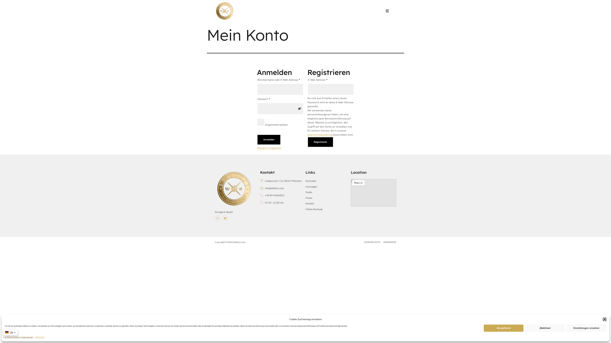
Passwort (270, 99)
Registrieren (320, 142)
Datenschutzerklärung (319, 134)
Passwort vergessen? (269, 147)
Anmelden (268, 139)
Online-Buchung (314, 209)
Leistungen (311, 186)
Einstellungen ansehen (586, 328)
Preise (309, 197)
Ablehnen (545, 328)
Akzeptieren (504, 328)
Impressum (40, 337)
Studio (309, 192)
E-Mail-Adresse (324, 79)
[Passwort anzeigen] (299, 108)
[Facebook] (225, 218)
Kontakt (310, 203)
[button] (604, 319)
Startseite (311, 180)
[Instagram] (217, 218)
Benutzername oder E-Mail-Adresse (280, 79)
